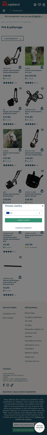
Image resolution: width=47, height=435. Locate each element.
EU (11, 213)
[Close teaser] (35, 423)
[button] (39, 427)
